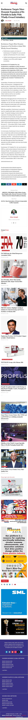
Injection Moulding (7, 359)
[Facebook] (9, 652)
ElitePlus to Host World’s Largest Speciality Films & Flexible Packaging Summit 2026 (12, 444)
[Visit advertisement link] (14, 512)
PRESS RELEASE (5, 250)
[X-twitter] (18, 652)
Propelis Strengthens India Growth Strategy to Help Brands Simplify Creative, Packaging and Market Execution (13, 388)
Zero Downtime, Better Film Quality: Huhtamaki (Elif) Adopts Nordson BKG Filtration (11, 281)
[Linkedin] (6, 652)
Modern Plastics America (7, 684)
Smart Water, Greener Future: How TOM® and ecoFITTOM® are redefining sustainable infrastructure (14, 416)
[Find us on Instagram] (12, 584)
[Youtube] (12, 652)
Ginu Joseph (8, 20)
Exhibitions (5, 440)
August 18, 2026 (5, 339)
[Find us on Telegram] (9, 584)
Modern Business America (8, 666)
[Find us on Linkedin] (7, 584)
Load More (4, 670)
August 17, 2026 (5, 392)
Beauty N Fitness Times (7, 703)
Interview (4, 466)
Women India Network (7, 698)
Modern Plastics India (7, 680)
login (5, 477)
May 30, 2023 (17, 20)
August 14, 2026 (5, 473)
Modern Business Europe (7, 664)
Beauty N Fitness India (7, 702)
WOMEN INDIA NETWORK (9, 696)
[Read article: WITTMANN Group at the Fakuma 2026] (14, 351)
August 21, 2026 (5, 285)
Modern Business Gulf (7, 667)
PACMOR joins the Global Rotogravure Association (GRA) (11, 254)
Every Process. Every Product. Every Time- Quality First (12, 470)
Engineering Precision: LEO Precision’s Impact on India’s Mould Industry (13, 337)
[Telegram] (21, 652)
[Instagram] (15, 652)
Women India (5, 700)
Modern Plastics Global (7, 686)
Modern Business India (7, 661)
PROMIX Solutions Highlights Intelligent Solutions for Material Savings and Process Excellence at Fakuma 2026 (12, 309)
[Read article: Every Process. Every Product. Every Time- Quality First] (14, 458)
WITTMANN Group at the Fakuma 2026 (12, 362)
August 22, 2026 (5, 257)
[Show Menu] (1, 3)
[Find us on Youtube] (15, 584)
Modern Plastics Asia (6, 681)
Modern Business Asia (7, 662)
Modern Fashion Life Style (8, 705)
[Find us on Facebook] (4, 584)
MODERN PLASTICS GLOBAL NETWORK (13, 677)
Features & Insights (7, 276)
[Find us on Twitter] (1, 584)
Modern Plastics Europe (7, 683)
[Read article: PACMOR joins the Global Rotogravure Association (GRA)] (14, 242)
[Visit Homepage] (13, 3)
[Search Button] (26, 3)
